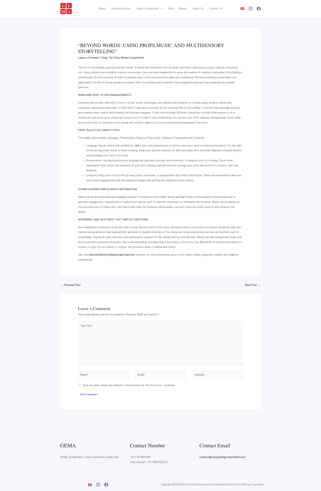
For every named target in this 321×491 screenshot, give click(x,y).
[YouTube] (242, 9)
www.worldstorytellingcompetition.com (112, 254)
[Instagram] (250, 9)
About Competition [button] (147, 8)
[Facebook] (259, 9)
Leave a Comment (88, 57)
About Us (198, 8)
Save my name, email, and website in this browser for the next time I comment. (129, 385)
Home (102, 8)
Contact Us (215, 8)
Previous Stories (121, 8)
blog (104, 57)
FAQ (171, 8)
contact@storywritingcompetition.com (222, 457)
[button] (160, 9)
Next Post (252, 285)
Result (183, 8)
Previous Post (71, 285)
